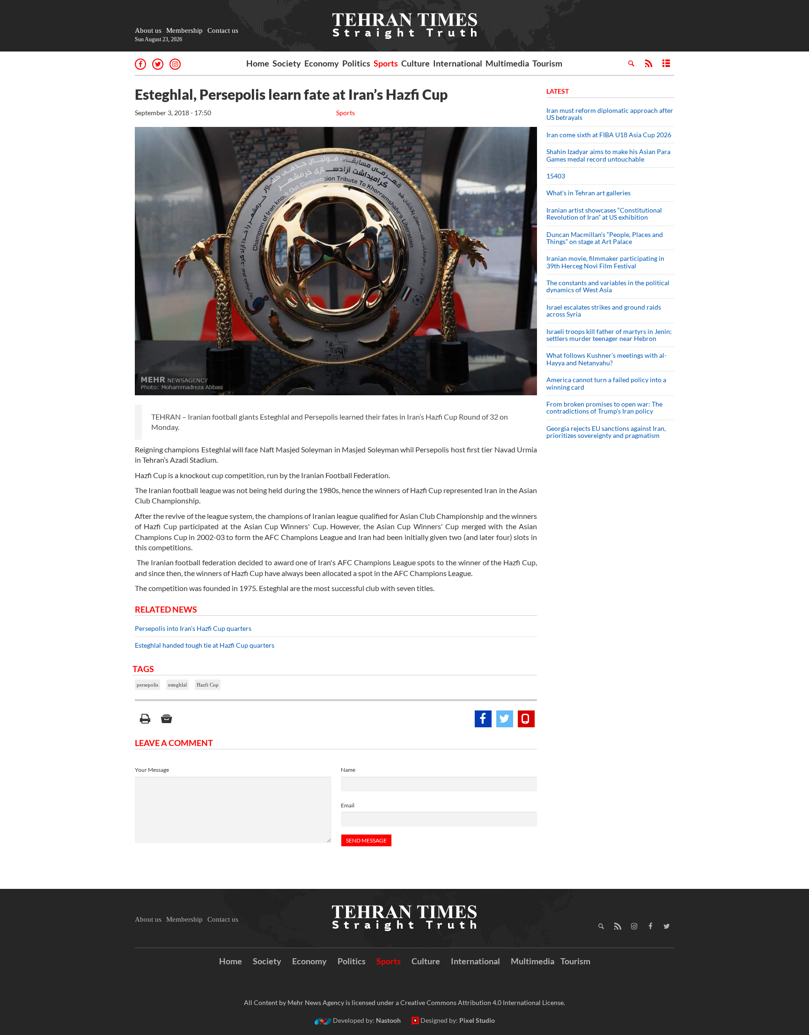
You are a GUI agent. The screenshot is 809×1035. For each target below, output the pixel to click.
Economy (321, 63)
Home (257, 63)
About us (148, 30)
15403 (555, 176)
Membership (184, 30)
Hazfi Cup (208, 685)
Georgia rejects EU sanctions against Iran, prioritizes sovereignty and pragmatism (606, 431)
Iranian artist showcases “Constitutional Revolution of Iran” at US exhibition (604, 213)
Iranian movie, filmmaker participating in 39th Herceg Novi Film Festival (605, 261)
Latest (557, 91)
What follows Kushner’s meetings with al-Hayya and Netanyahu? (606, 358)
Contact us (222, 30)
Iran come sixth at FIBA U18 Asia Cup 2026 (608, 135)
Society (286, 63)
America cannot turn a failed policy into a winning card (606, 383)
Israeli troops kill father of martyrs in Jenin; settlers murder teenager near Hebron (609, 334)
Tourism (547, 63)
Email (347, 805)
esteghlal (177, 685)
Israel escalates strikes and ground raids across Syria (603, 310)
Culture (415, 63)
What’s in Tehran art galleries (588, 193)
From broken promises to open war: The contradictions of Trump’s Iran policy (604, 407)
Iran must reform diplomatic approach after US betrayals (609, 113)
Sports (386, 63)
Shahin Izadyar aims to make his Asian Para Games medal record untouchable (608, 155)
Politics (356, 63)
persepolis (147, 685)
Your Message (152, 769)
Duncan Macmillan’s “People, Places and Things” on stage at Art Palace (604, 237)
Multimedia (507, 63)
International (457, 63)
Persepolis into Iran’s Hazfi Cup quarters (193, 628)
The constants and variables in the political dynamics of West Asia (607, 286)
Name (348, 769)
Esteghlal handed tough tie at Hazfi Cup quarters (204, 645)
